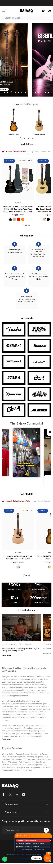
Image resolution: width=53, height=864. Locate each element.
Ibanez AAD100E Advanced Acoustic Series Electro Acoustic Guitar (18, 557)
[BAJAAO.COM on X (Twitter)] (10, 794)
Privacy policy (20, 854)
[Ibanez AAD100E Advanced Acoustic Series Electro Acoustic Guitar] (18, 528)
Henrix (18, 203)
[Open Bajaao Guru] (47, 858)
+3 (26, 219)
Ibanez (18, 552)
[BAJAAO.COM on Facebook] (3, 794)
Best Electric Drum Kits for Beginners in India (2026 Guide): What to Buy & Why (20, 650)
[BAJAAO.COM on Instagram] (17, 794)
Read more (6, 655)
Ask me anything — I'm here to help (33, 849)
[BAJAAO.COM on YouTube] (23, 794)
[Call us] (4, 859)
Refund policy (11, 854)
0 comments (26, 644)
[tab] (20, 138)
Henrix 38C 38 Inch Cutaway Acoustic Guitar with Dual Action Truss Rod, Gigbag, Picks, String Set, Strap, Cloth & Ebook (18, 209)
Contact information (26, 858)
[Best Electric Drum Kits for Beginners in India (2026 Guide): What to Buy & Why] (21, 627)
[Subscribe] (46, 830)
